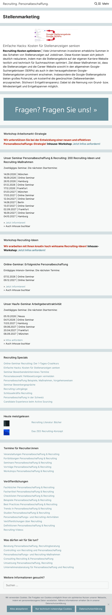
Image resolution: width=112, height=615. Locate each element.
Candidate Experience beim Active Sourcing (28, 401)
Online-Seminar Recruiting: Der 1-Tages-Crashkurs (31, 363)
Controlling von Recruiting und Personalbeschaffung (32, 550)
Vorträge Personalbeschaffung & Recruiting (27, 466)
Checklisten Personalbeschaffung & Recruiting (29, 495)
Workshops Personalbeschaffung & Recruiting (29, 471)
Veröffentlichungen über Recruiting (23, 521)
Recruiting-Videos (13, 529)
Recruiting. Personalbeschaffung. (25, 4)
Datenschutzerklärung (90, 608)
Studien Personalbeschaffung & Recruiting (27, 512)
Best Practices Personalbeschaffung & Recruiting (30, 504)
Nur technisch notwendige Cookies (53, 608)
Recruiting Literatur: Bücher (47, 422)
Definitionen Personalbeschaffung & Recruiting (29, 525)
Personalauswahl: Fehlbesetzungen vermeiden (29, 376)
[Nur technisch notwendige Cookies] (108, 604)
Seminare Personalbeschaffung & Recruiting (28, 462)
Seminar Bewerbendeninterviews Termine (26, 371)
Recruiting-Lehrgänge (15, 388)
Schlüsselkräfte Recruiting (18, 393)
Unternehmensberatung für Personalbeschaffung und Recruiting (39, 567)
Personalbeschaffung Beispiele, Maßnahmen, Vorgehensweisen (38, 380)
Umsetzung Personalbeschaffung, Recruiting (28, 562)
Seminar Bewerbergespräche (19, 384)
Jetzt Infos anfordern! (86, 143)
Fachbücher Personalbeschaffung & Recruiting (29, 487)
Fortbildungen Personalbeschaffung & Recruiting (30, 458)
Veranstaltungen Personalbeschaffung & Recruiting (31, 454)
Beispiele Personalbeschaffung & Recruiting (27, 500)
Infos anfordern (14, 340)
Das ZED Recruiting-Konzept (47, 431)
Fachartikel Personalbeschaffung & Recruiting (29, 491)
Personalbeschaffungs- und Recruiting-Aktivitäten (31, 517)
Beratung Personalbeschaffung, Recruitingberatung (32, 546)
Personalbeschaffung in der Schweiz (24, 397)
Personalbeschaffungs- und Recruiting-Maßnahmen (32, 554)
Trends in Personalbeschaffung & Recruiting (28, 508)
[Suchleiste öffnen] (96, 4)
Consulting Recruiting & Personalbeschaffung (28, 558)
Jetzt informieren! (15, 222)
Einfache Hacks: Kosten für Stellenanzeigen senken (41, 46)
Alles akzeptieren (19, 608)
